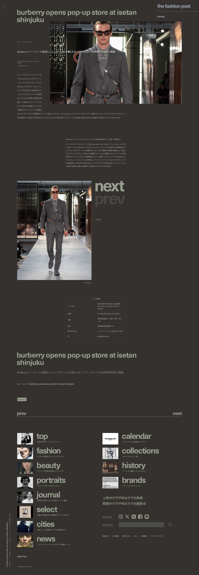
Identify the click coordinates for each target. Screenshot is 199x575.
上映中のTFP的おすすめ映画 (122, 497)
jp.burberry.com (103, 336)
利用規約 (144, 536)
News (161, 16)
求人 (136, 536)
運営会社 (105, 536)
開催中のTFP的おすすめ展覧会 (124, 503)
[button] (110, 185)
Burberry (22, 399)
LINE (147, 516)
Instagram (121, 516)
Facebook (140, 516)
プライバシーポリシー (157, 536)
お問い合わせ (126, 536)
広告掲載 (115, 536)
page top (22, 556)
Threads (134, 516)
